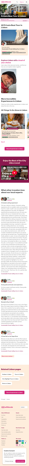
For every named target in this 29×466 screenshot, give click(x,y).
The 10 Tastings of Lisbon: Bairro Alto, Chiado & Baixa (12, 133)
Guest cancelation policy (21, 417)
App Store (18, 430)
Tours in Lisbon (19, 374)
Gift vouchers (4, 423)
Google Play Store (19, 431)
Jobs (2, 417)
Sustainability (4, 419)
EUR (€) (22, 407)
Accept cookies (20, 461)
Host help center (4, 430)
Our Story (3, 415)
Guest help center (19, 415)
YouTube (3, 444)
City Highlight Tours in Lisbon (10, 379)
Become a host (4, 435)
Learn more (25, 20)
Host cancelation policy (6, 431)
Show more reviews (7, 356)
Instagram (3, 442)
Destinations (3, 421)
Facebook (3, 440)
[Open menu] (26, 2)
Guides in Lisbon (6, 374)
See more (8, 90)
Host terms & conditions (6, 433)
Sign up (22, 2)
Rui (14, 199)
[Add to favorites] (26, 31)
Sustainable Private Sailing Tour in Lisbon (13, 49)
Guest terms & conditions (21, 419)
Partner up (3, 425)
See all (3, 142)
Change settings (9, 461)
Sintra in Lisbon (6, 383)
